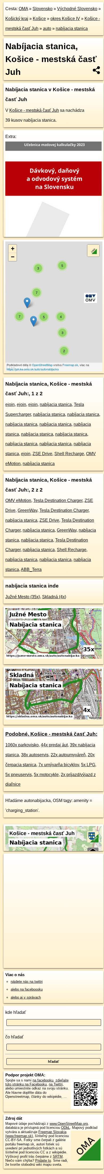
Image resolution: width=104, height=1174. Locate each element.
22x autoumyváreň (68, 755)
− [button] (12, 257)
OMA (23, 8)
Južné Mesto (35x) (22, 596)
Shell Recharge (69, 453)
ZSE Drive (42, 453)
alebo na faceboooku (27, 989)
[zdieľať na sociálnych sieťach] (96, 70)
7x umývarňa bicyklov (58, 764)
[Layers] (93, 250)
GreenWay (27, 510)
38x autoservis (35, 755)
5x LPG (88, 764)
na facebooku (43, 1080)
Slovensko (43, 8)
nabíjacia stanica (72, 28)
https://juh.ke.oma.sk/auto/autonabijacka (33, 369)
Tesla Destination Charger (57, 500)
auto (47, 28)
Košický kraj (16, 18)
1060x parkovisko (22, 745)
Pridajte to (43, 1160)
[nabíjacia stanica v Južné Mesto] (53, 657)
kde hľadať (15, 1012)
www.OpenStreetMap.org (69, 1124)
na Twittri (56, 1084)
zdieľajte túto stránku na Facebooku (37, 1082)
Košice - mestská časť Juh (34, 110)
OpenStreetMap (42, 365)
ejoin (10, 404)
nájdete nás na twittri (27, 982)
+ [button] (12, 248)
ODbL (65, 1128)
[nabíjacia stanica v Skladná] (53, 718)
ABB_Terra (31, 569)
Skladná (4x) (54, 596)
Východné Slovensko (77, 8)
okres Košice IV (65, 18)
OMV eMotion (18, 500)
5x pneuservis (18, 774)
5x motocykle (46, 774)
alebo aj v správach (26, 997)
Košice (39, 18)
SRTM (58, 1156)
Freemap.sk (70, 365)
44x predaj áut (54, 745)
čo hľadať (14, 1037)
